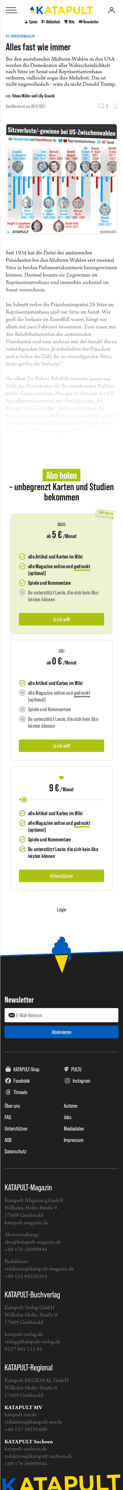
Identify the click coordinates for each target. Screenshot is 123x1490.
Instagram (81, 1081)
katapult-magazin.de (26, 1223)
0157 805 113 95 (23, 1349)
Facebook (21, 1081)
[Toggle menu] (11, 10)
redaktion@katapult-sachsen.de (38, 1456)
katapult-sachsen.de (26, 1449)
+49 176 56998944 (26, 1249)
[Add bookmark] (115, 106)
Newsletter (19, 999)
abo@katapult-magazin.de (33, 1242)
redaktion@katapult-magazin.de (39, 1269)
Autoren (71, 1106)
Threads (20, 1092)
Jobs (68, 1117)
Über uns (12, 1106)
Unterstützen (16, 1128)
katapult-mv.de (21, 1415)
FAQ (8, 1117)
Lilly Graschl (46, 95)
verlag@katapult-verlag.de (32, 1342)
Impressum (74, 1140)
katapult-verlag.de (24, 1334)
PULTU (76, 1069)
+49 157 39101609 (26, 1429)
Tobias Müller (21, 95)
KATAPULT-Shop (26, 1069)
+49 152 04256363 (26, 1276)
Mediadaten (74, 1128)
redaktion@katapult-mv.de (33, 1422)
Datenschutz (16, 1151)
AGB (8, 1140)
